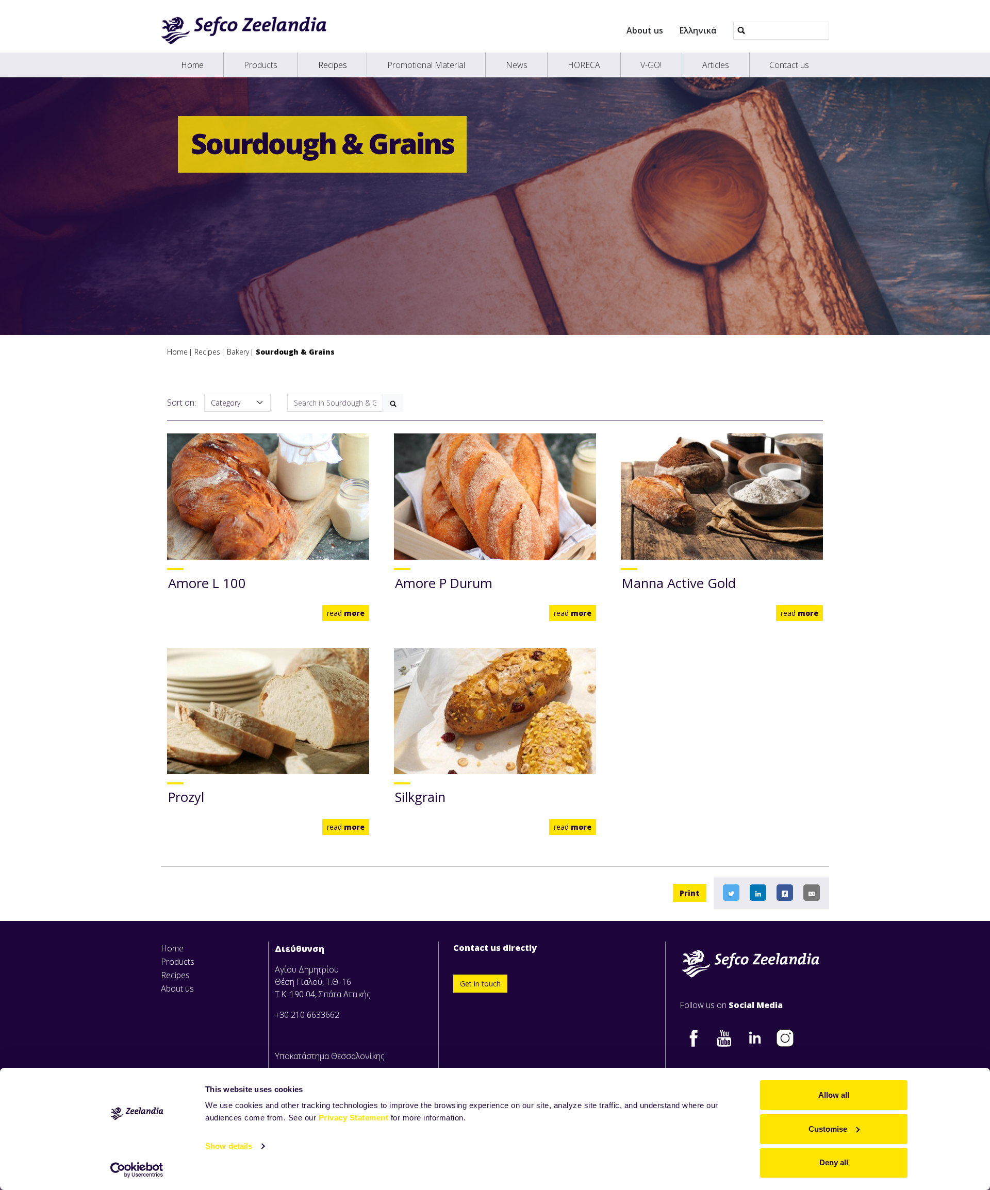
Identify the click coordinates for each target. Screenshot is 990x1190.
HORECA (584, 65)
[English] (243, 30)
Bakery (238, 352)
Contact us (789, 65)
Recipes (332, 65)
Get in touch (480, 983)
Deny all (833, 1162)
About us (644, 30)
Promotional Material (426, 65)
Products (260, 65)
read (346, 613)
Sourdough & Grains (295, 352)
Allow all (833, 1095)
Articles (715, 65)
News (516, 65)
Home (192, 65)
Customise (827, 1129)
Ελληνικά (698, 30)
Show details (228, 1146)
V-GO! (651, 65)
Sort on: (181, 402)
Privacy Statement (354, 1117)
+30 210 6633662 (307, 1014)
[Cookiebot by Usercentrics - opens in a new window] (137, 1170)
